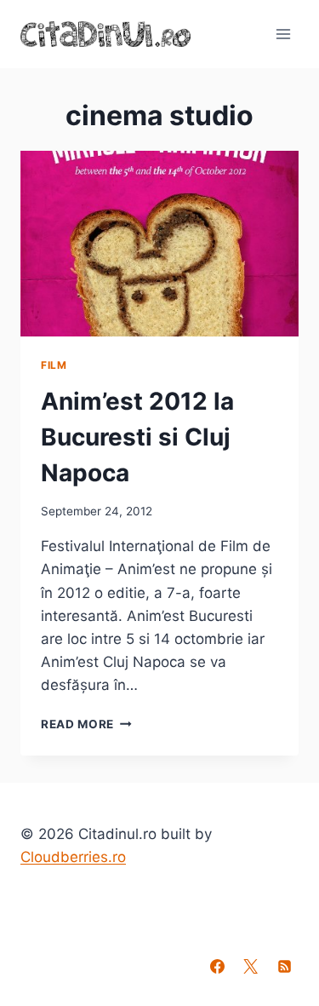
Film (53, 365)
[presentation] (159, 243)
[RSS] (284, 965)
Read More (86, 724)
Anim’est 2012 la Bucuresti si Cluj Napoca (137, 437)
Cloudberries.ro (73, 856)
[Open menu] (283, 33)
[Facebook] (217, 965)
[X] (250, 965)
